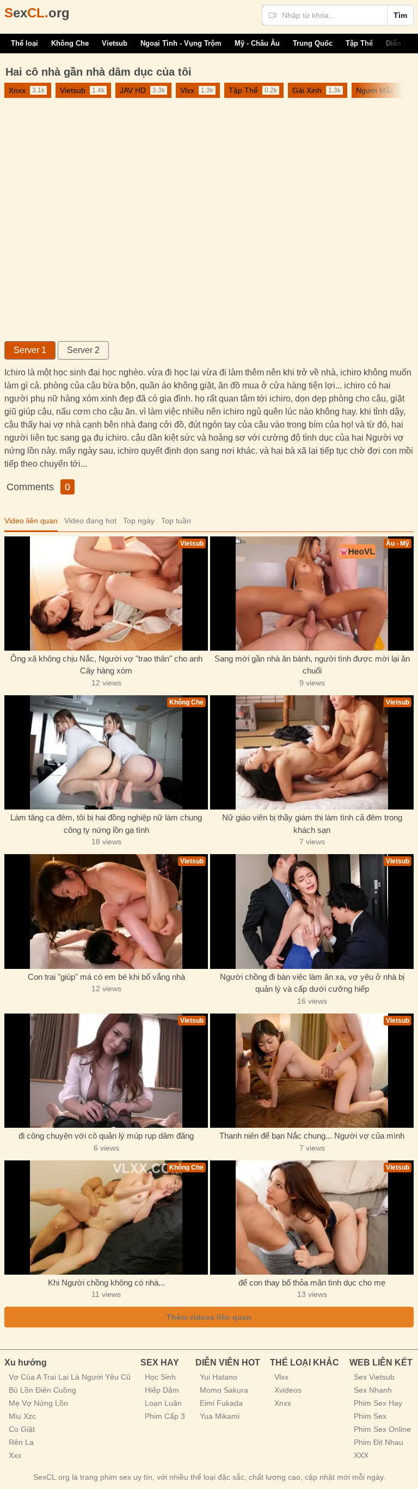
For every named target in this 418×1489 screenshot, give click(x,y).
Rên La (21, 1442)
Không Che (70, 43)
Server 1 (30, 350)
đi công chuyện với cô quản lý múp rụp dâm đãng (106, 1135)
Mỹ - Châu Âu (257, 43)
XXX (361, 1455)
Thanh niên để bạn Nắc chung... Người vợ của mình (311, 1135)
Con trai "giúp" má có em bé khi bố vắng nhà (106, 976)
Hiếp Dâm (162, 1390)
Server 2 (83, 350)
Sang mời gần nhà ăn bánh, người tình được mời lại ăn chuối (312, 665)
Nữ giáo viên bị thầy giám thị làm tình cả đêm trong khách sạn (312, 824)
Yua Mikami (219, 1416)
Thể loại (24, 43)
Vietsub (114, 43)
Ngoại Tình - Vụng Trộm (181, 43)
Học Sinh (160, 1377)
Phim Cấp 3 (165, 1416)
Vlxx (281, 1377)
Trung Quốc (313, 43)
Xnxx (282, 1403)
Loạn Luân (163, 1403)
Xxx (15, 1455)
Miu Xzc (22, 1416)
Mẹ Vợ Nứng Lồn (38, 1403)
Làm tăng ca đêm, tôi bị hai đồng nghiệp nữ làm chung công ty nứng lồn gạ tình (106, 824)
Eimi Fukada (221, 1403)
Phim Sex (370, 1416)
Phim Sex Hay (378, 1403)
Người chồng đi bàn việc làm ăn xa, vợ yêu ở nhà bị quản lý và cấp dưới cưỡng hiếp (312, 983)
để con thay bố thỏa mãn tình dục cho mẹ (311, 1282)
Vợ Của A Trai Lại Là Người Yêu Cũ (70, 1377)
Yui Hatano (218, 1377)
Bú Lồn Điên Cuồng (42, 1390)
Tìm (400, 15)
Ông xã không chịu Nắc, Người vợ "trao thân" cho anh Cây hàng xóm (106, 665)
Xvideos (288, 1390)
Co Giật (22, 1429)
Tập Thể (359, 43)
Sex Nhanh (373, 1390)
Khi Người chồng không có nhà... (106, 1282)
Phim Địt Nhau (378, 1442)
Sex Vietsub (374, 1377)
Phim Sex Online (382, 1429)
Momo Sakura (224, 1390)
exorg (37, 12)
